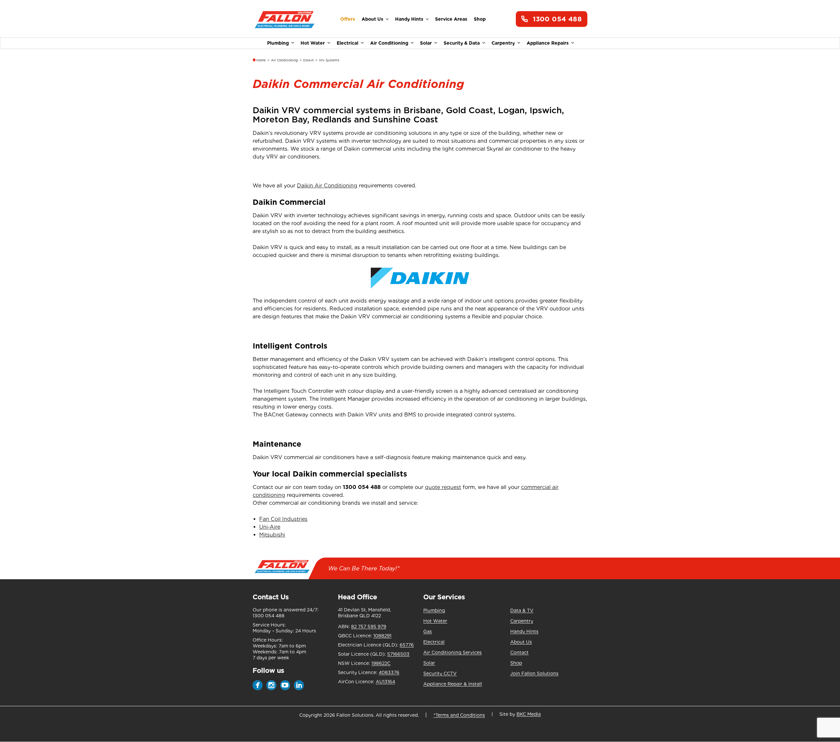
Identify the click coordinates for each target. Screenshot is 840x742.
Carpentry (503, 43)
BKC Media (528, 714)
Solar (426, 43)
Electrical (347, 43)
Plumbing (278, 43)
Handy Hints (409, 19)
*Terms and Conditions (459, 715)
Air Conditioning (389, 43)
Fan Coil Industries (283, 519)
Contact (519, 652)
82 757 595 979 (368, 626)
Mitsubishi (272, 535)
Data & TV (522, 610)
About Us (372, 19)
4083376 (389, 672)
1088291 (382, 635)
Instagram (271, 685)
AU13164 (385, 681)
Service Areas (451, 19)
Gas (427, 631)
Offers (347, 19)
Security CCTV (440, 673)
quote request (443, 487)
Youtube (285, 685)
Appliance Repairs (548, 43)
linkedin (299, 685)
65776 (407, 644)
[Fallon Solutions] (285, 19)
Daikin (308, 60)
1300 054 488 (557, 19)
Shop (480, 19)
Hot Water (313, 43)
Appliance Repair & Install (452, 684)
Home (261, 60)
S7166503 (398, 654)
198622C (380, 663)
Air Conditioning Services (452, 652)
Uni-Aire (269, 527)
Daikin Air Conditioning (327, 185)
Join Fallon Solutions (534, 673)
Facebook (257, 685)
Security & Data (462, 43)
